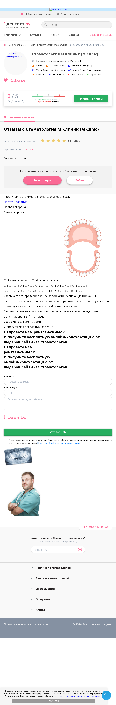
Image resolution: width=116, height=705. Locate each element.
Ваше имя (9, 376)
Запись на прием (91, 99)
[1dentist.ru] (17, 25)
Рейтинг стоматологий (52, 578)
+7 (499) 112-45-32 (100, 34)
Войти (79, 180)
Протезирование (15, 202)
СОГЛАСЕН (54, 701)
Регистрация (42, 180)
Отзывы (35, 34)
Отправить (58, 432)
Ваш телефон (11, 387)
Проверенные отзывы (19, 117)
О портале (43, 599)
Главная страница (17, 44)
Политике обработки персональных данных (59, 442)
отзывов (56, 101)
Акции (55, 34)
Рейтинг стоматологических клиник (48, 44)
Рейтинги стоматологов (53, 568)
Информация (45, 588)
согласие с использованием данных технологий (79, 696)
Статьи (74, 34)
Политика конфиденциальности (26, 624)
